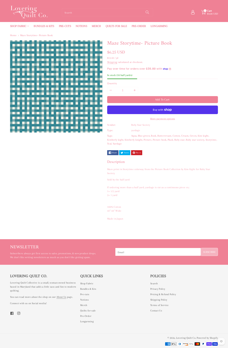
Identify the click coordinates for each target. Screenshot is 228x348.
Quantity (112, 83)
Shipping (112, 62)
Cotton (176, 135)
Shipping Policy (158, 299)
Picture (148, 139)
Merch (83, 305)
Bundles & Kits (88, 288)
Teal (109, 143)
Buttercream (164, 135)
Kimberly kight (115, 139)
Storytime (211, 139)
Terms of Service (159, 305)
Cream (185, 135)
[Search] (147, 12)
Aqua (134, 135)
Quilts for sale (88, 310)
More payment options (162, 118)
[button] (19, 26)
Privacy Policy (157, 288)
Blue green (144, 135)
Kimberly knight (134, 139)
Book (153, 135)
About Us (61, 296)
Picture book (160, 139)
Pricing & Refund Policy (163, 294)
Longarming (87, 321)
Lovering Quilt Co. (186, 337)
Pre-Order (86, 316)
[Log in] (194, 12)
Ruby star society (195, 139)
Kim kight (203, 135)
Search (154, 283)
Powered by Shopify (207, 337)
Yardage (117, 143)
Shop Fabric (86, 283)
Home (13, 35)
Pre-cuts (84, 294)
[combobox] (107, 12)
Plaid (170, 139)
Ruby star (179, 139)
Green (193, 135)
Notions (84, 299)
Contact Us (156, 310)
